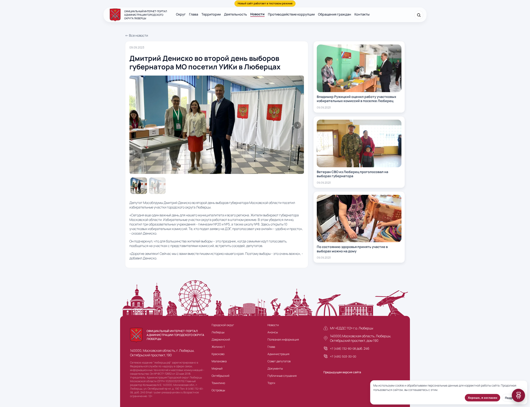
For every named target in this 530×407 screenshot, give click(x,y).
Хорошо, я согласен (482, 397)
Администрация (278, 354)
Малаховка (219, 361)
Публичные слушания (282, 376)
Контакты (362, 14)
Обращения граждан (334, 14)
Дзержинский (221, 339)
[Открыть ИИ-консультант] (518, 395)
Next (297, 125)
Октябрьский (220, 376)
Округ (181, 14)
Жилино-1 (218, 347)
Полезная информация (283, 339)
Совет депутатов (278, 361)
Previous (135, 125)
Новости (257, 14)
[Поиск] (418, 15)
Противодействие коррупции (291, 14)
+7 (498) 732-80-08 (343, 348)
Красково (218, 354)
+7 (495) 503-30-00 (343, 356)
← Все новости (136, 35)
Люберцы (218, 332)
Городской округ (223, 325)
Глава (193, 14)
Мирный (217, 368)
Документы (275, 368)
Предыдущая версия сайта (342, 372)
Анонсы (272, 332)
